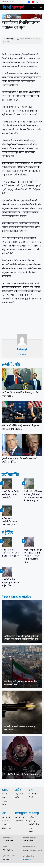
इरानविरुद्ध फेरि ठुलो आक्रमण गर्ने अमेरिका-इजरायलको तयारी (21, 683)
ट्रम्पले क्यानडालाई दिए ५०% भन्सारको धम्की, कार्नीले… (19, 460)
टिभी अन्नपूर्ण (10, 39)
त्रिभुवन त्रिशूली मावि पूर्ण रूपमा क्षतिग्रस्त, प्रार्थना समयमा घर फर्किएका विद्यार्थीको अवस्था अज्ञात (33, 556)
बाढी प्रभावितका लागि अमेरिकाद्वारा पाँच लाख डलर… (20, 394)
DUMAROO (27, 859)
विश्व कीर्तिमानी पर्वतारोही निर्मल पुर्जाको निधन (22, 775)
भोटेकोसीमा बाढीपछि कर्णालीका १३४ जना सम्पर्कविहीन (10, 495)
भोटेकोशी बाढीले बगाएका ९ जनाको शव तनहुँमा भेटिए (10, 583)
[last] (22, 17)
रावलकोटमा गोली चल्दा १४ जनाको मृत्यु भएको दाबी (19, 728)
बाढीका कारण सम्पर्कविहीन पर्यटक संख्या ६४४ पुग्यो (9, 521)
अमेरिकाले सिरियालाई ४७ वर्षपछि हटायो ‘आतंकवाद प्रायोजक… (21, 427)
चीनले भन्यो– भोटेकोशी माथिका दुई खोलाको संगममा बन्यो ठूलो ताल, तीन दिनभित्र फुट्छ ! (33, 496)
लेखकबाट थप (22, 354)
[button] (34, 7)
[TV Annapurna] (13, 7)
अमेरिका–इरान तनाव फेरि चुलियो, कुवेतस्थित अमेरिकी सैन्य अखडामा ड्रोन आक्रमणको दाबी (21, 637)
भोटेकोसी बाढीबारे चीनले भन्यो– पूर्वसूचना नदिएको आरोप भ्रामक (10, 553)
